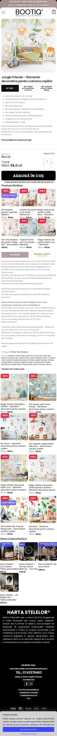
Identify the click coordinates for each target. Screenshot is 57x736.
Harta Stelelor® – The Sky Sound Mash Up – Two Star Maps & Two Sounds (28, 569)
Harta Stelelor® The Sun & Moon (47, 565)
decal (45, 358)
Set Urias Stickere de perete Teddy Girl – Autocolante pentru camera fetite (9, 245)
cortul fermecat (36, 358)
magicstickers (41, 360)
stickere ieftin (15, 365)
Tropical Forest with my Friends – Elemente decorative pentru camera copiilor (28, 245)
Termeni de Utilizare (28, 692)
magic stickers (29, 360)
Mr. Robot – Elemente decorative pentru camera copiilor (13, 446)
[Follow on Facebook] (26, 684)
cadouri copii (13, 358)
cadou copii (20, 356)
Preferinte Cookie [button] (28, 734)
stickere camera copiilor (23, 362)
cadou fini (38, 356)
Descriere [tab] (15, 255)
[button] (3, 12)
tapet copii (38, 365)
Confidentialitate (28, 695)
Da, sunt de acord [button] (29, 729)
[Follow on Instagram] (31, 684)
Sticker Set (15, 352)
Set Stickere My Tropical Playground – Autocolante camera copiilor (13, 529)
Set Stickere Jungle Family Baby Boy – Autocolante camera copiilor (41, 446)
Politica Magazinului (28, 689)
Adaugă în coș (28, 175)
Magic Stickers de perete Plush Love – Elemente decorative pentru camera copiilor (46, 245)
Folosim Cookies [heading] (10, 714)
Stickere (24, 352)
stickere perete (27, 365)
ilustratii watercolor (14, 360)
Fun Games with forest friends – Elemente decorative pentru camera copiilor (41, 408)
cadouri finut (24, 358)
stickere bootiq (7, 362)
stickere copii (38, 362)
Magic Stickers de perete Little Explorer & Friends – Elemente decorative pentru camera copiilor (42, 489)
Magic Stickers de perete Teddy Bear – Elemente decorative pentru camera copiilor (46, 215)
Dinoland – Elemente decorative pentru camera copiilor (41, 529)
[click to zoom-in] (28, 45)
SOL (28, 698)
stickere (50, 360)
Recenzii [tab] (38, 254)
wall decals (47, 365)
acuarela (11, 356)
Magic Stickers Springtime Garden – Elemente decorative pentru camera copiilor (13, 408)
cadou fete (29, 356)
